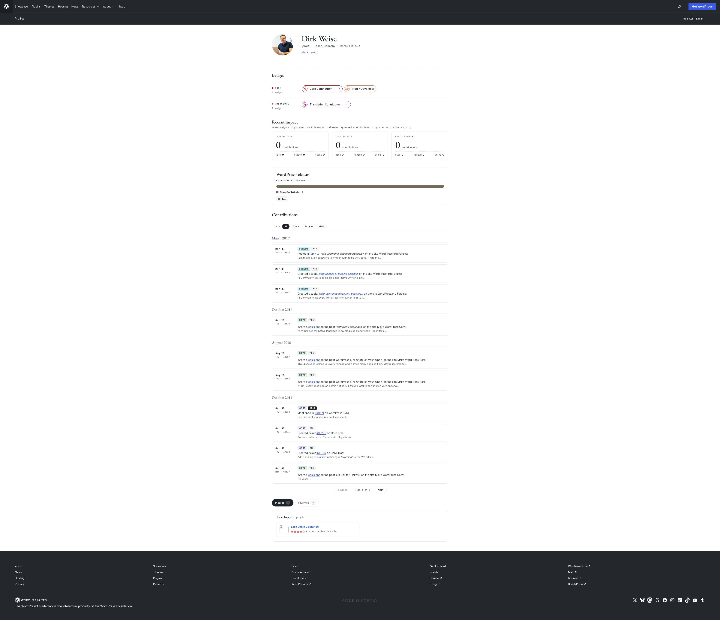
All (285, 226)
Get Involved (438, 566)
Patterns (158, 584)
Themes (158, 572)
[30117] (319, 413)
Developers (299, 578)
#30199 (321, 452)
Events (434, 572)
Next (380, 489)
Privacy (19, 584)
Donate (436, 578)
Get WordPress (702, 6)
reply (313, 253)
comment (314, 326)
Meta (321, 226)
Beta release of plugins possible (338, 273)
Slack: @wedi (310, 52)
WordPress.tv (301, 584)
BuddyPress (577, 584)
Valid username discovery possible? (340, 293)
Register (688, 18)
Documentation (301, 572)
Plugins (282, 502)
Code (296, 226)
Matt (572, 572)
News (18, 572)
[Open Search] (679, 6)
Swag (435, 584)
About (18, 566)
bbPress (575, 578)
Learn (295, 566)
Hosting (20, 578)
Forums (309, 226)
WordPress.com (579, 566)
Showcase (159, 566)
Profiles (19, 18)
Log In (699, 18)
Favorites (306, 502)
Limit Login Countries (305, 526)
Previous (342, 489)
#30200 (321, 433)
